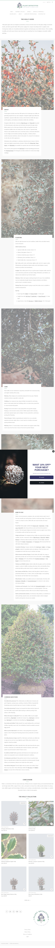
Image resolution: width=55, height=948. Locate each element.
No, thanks (41, 482)
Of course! (41, 477)
